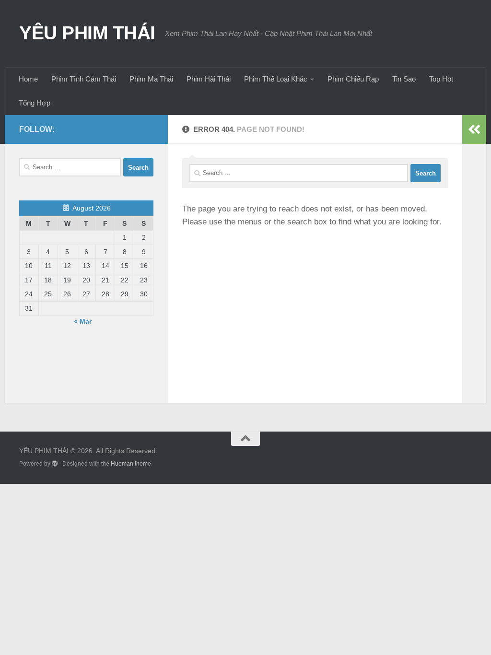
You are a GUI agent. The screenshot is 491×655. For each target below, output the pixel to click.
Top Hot (441, 79)
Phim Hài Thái (209, 79)
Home (28, 79)
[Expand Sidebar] (474, 129)
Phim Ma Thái (151, 79)
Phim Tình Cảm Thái (83, 79)
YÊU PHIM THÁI (87, 32)
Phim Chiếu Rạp (353, 79)
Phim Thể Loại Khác (275, 79)
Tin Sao (404, 79)
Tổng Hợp (34, 103)
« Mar (83, 321)
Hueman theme (131, 463)
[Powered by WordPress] (55, 464)
